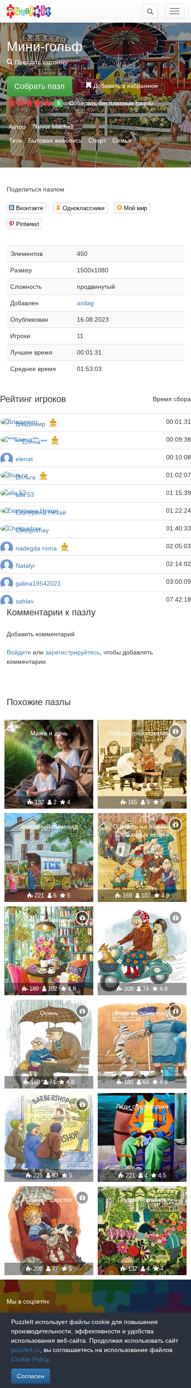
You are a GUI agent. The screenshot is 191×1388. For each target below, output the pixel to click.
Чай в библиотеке (49, 919)
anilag (85, 303)
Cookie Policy (29, 1359)
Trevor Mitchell (52, 126)
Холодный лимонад (49, 826)
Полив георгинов (142, 1199)
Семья (121, 140)
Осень (49, 1013)
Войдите (19, 652)
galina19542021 (38, 583)
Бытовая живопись (55, 140)
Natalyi (25, 565)
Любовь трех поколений (142, 733)
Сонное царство (48, 1199)
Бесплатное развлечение (49, 1110)
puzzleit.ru (25, 1349)
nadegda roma (36, 548)
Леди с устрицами (142, 1106)
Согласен (30, 1376)
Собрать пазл (39, 86)
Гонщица (142, 919)
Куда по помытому (142, 1013)
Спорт (97, 140)
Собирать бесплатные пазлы (111, 103)
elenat (24, 459)
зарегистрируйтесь (72, 652)
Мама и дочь (49, 733)
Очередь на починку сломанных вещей (142, 830)
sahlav (25, 601)
